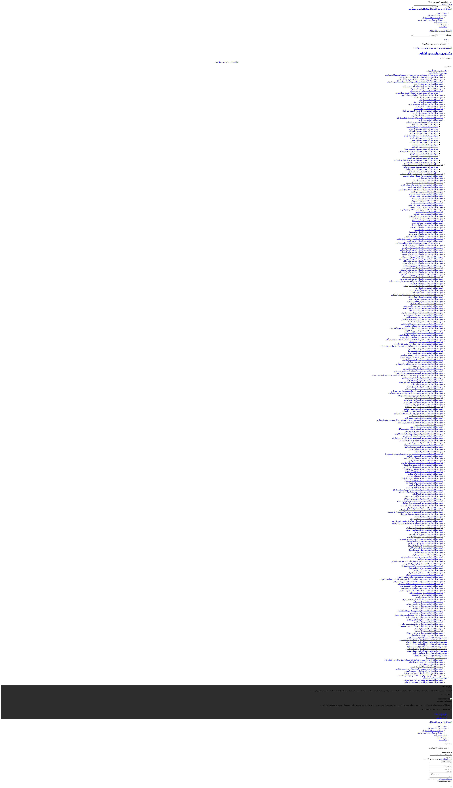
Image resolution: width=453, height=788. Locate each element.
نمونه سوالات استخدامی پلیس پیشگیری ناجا (426, 216)
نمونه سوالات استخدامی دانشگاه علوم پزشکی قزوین (422, 268)
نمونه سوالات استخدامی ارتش (431, 100)
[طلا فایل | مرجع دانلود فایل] (440, 31)
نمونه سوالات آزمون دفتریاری (431, 664)
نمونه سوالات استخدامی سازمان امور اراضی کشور (423, 306)
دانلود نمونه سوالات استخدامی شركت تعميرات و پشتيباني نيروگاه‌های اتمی (414, 75)
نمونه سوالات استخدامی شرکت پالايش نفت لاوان (424, 398)
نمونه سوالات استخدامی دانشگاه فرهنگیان (426, 283)
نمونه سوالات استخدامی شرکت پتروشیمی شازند (424, 407)
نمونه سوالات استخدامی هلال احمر (429, 597)
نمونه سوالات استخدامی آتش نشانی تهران (426, 89)
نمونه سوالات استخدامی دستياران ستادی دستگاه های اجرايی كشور (417, 295)
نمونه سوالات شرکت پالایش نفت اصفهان (427, 635)
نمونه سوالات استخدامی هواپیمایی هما (428, 602)
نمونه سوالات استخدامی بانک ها (430, 120)
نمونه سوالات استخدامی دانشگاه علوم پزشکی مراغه (422, 277)
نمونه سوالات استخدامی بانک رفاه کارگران (421, 169)
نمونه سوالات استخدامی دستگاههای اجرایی (426, 292)
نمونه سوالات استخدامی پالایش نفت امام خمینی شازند (422, 185)
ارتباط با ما (443, 27)
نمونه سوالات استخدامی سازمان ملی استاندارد (425, 362)
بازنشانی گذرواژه (445, 759)
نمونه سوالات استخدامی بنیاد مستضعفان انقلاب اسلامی (421, 174)
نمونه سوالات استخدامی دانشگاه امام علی (426, 227)
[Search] (412, 7)
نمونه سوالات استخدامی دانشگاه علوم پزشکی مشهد (427, 646)
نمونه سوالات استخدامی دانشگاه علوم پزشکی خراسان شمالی (423, 640)
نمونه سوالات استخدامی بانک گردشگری (427, 115)
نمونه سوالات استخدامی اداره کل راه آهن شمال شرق (422, 95)
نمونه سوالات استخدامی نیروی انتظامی (427, 595)
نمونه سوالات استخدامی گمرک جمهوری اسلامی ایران (422, 557)
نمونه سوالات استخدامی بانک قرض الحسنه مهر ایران (422, 111)
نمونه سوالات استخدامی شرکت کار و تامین (426, 485)
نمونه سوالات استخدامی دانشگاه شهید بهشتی (425, 234)
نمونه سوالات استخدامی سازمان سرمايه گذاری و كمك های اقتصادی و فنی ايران (412, 346)
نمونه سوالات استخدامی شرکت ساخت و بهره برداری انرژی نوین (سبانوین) (414, 454)
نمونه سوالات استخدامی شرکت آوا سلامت (426, 384)
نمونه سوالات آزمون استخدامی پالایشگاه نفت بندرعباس (421, 77)
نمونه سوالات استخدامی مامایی (430, 559)
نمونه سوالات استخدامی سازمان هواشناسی (426, 366)
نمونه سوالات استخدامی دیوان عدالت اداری (426, 299)
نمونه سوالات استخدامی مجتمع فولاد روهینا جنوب (423, 564)
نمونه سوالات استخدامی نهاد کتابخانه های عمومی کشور (421, 590)
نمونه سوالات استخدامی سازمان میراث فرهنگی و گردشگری (419, 364)
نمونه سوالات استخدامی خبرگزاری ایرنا (427, 225)
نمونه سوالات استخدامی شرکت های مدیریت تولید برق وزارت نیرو (417, 523)
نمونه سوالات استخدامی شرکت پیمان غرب (426, 416)
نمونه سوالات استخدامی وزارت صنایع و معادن (425, 620)
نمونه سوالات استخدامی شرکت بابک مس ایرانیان (424, 389)
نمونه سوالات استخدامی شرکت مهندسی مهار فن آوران (421, 514)
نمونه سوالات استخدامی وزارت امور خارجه (426, 606)
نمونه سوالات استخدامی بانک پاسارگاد (423, 131)
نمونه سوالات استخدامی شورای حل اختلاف (426, 534)
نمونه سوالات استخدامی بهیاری (431, 178)
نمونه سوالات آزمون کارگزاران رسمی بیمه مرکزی (423, 673)
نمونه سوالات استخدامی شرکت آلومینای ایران (425, 380)
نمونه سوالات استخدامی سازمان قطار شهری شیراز (423, 360)
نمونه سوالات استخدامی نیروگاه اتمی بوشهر (426, 593)
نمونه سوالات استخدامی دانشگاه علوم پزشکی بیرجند (422, 257)
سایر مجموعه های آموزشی (436, 71)
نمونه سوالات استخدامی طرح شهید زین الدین (425, 543)
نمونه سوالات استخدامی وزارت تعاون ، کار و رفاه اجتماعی (420, 611)
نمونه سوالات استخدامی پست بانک (429, 212)
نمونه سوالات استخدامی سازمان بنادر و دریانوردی (423, 315)
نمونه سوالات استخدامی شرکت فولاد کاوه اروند (424, 483)
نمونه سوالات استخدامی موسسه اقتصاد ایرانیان (424, 575)
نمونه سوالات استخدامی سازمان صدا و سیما (425, 351)
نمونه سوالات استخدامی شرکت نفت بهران (426, 519)
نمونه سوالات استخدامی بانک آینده (425, 124)
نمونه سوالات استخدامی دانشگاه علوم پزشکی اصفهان (422, 252)
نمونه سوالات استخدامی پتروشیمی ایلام (427, 198)
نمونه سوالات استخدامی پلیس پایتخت (428, 214)
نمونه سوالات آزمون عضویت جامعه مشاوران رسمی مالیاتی (419, 669)
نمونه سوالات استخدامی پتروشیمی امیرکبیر (426, 196)
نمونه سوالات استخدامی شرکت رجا (429, 451)
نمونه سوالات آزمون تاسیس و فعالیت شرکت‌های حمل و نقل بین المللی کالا (413, 660)
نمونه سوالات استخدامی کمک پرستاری (428, 555)
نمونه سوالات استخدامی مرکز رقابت (428, 570)
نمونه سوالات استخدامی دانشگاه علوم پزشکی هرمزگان (421, 279)
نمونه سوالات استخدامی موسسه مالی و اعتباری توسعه (421, 586)
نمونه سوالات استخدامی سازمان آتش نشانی (430, 653)
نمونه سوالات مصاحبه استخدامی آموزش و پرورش (423, 680)
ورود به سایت (446, 761)
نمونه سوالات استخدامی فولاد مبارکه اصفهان (425, 546)
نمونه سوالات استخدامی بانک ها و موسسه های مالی (423, 165)
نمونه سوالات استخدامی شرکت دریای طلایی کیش (423, 447)
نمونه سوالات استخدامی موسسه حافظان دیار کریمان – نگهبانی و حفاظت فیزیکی (411, 579)
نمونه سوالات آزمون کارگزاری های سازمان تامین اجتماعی (420, 676)
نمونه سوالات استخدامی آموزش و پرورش (426, 91)
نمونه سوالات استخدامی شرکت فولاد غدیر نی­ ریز (424, 481)
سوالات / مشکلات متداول (437, 15)
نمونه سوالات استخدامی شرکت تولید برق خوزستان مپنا (421, 440)
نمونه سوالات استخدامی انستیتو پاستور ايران (425, 104)
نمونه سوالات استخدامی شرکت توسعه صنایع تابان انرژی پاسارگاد (417, 438)
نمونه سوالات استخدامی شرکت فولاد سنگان (425, 474)
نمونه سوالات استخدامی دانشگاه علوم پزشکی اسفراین (421, 250)
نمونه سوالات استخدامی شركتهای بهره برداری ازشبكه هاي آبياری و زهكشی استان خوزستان (407, 375)
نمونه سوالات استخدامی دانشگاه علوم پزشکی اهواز (427, 637)
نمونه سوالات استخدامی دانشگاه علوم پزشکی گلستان (422, 274)
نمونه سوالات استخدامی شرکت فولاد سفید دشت (424, 472)
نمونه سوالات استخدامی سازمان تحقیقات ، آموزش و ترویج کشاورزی (416, 328)
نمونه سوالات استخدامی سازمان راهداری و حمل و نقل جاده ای (418, 344)
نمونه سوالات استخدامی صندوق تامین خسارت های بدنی (421, 539)
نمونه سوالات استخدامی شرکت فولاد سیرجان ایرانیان (422, 478)
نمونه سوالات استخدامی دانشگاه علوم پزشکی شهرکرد (417, 243)
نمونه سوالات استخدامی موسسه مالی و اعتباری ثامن (422, 588)
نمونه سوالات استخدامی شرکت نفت (428, 516)
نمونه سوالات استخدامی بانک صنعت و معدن (421, 149)
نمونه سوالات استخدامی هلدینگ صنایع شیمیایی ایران (422, 599)
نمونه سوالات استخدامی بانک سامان (424, 138)
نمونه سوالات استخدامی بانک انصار (429, 106)
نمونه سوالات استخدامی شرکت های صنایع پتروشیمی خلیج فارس (417, 521)
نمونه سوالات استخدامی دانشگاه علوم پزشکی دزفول (426, 642)
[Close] (451, 786)
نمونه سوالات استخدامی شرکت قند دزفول (430, 655)
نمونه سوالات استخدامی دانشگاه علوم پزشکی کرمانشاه (421, 272)
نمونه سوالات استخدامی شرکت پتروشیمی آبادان (424, 404)
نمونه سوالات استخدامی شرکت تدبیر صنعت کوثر (424, 418)
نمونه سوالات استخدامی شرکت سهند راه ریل (425, 460)
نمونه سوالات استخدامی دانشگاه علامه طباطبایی (424, 236)
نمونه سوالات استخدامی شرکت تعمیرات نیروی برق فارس (420, 422)
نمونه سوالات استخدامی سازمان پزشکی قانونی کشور (422, 324)
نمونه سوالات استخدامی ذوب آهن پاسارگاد (426, 304)
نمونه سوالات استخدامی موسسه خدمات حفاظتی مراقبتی (420, 584)
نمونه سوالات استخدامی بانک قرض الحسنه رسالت (418, 151)
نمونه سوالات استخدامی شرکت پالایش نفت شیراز (423, 402)
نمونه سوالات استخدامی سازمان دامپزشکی (426, 342)
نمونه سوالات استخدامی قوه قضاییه (429, 552)
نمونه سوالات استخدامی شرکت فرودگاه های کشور (423, 467)
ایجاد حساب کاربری (444, 781)
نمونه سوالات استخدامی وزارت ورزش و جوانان (424, 633)
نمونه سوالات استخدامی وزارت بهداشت (427, 608)
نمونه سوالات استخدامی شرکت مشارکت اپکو (425, 508)
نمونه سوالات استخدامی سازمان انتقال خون (426, 310)
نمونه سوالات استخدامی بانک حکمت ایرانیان (421, 136)
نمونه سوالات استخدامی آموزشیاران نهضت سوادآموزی (416, 93)
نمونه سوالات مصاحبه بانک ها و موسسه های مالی (423, 682)
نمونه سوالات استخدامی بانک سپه (425, 140)
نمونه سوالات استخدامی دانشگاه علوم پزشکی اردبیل (422, 248)
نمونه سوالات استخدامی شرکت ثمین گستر (426, 443)
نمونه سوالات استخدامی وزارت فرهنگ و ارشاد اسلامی (421, 626)
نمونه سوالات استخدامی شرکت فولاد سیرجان (425, 476)
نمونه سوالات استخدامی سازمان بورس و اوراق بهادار (422, 319)
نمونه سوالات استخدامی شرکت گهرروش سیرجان (423, 499)
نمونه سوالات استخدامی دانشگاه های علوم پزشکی (423, 286)
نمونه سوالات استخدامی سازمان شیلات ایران (425, 348)
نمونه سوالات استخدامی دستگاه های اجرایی (426, 290)
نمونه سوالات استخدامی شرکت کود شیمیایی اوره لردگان (420, 492)
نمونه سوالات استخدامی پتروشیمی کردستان (425, 205)
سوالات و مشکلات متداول (432, 18)
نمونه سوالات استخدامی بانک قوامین (424, 153)
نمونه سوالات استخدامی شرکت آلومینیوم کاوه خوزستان (421, 382)
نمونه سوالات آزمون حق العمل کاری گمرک (426, 662)
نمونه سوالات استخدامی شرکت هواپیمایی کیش (424, 528)
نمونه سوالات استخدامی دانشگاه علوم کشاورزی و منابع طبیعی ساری (416, 281)
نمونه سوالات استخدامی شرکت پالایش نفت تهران (423, 400)
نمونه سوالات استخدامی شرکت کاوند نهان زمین (424, 487)
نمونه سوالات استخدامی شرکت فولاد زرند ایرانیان (423, 469)
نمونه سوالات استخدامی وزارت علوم (428, 622)
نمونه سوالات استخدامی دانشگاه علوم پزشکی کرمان (426, 644)
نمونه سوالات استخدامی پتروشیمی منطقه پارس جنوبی (421, 209)
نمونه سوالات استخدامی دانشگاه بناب (428, 230)
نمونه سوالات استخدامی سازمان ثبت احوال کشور (423, 333)
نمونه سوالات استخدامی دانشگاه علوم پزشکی (425, 241)
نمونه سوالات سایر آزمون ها (436, 658)
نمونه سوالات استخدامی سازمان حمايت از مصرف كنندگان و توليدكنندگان (414, 339)
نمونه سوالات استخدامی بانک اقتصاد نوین (422, 127)
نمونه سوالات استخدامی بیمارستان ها (428, 180)
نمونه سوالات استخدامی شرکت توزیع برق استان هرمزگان (420, 429)
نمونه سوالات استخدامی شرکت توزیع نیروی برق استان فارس (419, 434)
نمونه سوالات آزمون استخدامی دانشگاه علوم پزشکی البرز (420, 80)
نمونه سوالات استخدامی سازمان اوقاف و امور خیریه (422, 313)
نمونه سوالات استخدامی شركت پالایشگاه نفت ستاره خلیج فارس (418, 371)
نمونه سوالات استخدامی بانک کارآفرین (428, 113)
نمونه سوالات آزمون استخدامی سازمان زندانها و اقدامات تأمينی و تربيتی (415, 82)
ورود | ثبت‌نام (447, 4)
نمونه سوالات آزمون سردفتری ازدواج (428, 84)
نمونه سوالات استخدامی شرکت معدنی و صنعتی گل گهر (421, 510)
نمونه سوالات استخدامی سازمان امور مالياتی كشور (423, 308)
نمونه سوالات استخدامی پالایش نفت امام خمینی (424, 183)
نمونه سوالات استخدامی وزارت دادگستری (426, 613)
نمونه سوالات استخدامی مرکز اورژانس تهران (425, 568)
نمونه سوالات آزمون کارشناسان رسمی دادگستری (423, 671)
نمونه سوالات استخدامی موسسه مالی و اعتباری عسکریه (416, 160)
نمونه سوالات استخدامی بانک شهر (425, 147)
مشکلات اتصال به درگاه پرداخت (430, 20)
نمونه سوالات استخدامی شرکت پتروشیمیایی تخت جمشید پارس (418, 413)
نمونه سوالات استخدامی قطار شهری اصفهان (425, 550)
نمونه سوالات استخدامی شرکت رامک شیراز (426, 449)
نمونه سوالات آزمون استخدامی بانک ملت (422, 122)
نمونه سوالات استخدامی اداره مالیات (428, 97)
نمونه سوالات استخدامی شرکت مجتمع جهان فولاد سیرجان (420, 501)
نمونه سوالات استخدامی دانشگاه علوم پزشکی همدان (427, 651)
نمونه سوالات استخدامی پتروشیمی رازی (427, 201)
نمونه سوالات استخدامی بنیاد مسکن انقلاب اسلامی (423, 176)
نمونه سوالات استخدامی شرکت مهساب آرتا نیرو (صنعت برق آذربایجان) (415, 512)
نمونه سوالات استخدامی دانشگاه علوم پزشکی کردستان (421, 270)
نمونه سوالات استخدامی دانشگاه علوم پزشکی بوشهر (422, 254)
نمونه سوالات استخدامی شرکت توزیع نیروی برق (424, 431)
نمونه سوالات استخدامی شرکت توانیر (428, 425)
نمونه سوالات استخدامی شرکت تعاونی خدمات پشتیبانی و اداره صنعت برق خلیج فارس (409, 420)
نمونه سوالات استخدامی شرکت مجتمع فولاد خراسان (422, 503)
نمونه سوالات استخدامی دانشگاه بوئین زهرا (426, 232)
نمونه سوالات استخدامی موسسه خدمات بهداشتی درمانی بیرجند (418, 581)
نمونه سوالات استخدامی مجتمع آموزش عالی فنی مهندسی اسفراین (417, 561)
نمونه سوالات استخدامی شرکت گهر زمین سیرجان (423, 496)
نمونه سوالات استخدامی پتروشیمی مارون (426, 207)
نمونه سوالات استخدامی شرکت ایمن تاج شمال (425, 387)
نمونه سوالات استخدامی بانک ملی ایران (423, 171)
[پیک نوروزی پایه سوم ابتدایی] (433, 48)
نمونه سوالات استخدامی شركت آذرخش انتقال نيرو (423, 369)
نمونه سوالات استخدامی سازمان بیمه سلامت (425, 322)
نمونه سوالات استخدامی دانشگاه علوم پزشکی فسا (423, 266)
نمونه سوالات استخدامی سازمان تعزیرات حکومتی (423, 330)
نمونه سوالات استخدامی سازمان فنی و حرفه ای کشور (421, 355)
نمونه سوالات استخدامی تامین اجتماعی (427, 218)
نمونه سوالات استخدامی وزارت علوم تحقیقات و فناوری (421, 624)
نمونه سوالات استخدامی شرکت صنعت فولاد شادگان (422, 465)
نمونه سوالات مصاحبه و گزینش (435, 678)
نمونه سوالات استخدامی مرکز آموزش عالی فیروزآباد (422, 566)
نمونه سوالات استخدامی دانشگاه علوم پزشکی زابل (423, 261)
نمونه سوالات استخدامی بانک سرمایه (423, 142)
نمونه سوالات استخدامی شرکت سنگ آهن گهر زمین (423, 458)
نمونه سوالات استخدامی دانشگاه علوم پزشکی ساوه (423, 263)
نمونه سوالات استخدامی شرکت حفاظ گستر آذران (423, 445)
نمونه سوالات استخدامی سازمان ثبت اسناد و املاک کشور (420, 335)
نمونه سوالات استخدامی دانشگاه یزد (429, 288)
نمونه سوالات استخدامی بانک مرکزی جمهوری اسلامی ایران (420, 118)
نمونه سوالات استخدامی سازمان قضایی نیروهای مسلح (421, 357)
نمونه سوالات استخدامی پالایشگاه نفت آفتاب (425, 187)
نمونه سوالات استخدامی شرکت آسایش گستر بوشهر (422, 378)
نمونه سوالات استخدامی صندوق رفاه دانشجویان (424, 541)
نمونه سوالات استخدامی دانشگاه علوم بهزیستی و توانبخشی (420, 239)
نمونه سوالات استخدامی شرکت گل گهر (427, 494)
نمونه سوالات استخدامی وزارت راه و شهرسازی (424, 617)
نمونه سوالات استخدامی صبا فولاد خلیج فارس (425, 537)
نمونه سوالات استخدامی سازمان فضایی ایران (425, 353)
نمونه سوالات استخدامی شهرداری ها (428, 532)
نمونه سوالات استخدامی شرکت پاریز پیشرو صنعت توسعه (420, 395)
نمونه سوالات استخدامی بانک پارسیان (423, 129)
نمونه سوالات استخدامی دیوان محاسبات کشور (425, 301)
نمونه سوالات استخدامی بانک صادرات (428, 109)
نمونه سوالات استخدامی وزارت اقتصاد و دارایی (424, 604)
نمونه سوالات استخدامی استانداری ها (428, 102)
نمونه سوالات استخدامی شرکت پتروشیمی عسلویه (423, 409)
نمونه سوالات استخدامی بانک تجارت (424, 133)
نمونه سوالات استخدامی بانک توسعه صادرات (421, 167)
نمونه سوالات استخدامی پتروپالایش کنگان (427, 192)
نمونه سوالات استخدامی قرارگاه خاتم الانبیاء (426, 548)
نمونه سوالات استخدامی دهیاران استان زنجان (425, 297)
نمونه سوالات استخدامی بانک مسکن (424, 156)
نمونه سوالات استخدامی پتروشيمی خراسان (426, 194)
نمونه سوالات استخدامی (438, 73)
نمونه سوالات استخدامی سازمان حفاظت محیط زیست (421, 337)
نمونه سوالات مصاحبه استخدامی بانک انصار (421, 162)
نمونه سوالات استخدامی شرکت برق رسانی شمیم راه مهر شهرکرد (417, 391)
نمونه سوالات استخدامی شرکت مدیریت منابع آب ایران (422, 505)
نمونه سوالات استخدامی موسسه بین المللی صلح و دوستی (420, 577)
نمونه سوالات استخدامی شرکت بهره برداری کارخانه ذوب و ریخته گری (415, 393)
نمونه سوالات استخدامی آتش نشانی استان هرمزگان (423, 86)
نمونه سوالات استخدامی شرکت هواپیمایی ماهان (424, 530)
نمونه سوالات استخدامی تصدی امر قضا (427, 221)
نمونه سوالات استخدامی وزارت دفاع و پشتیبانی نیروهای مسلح (419, 615)
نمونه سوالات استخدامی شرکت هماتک (428, 525)
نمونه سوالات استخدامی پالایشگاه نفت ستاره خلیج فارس (421, 189)
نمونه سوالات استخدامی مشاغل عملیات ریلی (425, 572)
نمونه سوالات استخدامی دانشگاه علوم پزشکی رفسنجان (421, 259)
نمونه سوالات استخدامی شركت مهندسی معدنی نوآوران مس (419, 373)
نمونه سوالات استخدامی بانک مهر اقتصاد (422, 158)
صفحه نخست (442, 13)
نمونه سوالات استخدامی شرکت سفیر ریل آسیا (425, 456)
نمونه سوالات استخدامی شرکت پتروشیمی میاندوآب (423, 411)
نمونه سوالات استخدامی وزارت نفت (429, 628)
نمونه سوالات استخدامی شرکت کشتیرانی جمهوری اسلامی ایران (418, 490)
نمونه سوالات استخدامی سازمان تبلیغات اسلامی (424, 326)
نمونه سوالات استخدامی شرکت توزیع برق (426, 427)
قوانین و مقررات (440, 22)
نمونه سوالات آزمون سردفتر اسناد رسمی (427, 667)
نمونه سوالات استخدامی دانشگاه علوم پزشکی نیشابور (426, 649)
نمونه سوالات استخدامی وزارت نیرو (429, 631)
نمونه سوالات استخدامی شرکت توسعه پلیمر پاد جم (423, 436)
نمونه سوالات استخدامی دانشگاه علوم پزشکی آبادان (422, 245)
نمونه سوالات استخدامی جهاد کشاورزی (427, 223)
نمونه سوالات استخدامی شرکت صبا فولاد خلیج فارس (422, 463)
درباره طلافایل (441, 24)
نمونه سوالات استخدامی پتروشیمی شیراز (427, 203)
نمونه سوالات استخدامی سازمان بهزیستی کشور (424, 317)
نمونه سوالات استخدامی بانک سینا (425, 145)
